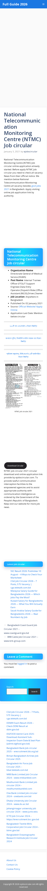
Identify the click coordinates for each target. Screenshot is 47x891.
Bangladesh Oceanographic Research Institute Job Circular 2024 (22, 838)
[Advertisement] (23, 33)
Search (10, 686)
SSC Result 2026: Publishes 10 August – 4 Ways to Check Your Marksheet (26, 574)
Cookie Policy (13, 869)
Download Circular (15, 465)
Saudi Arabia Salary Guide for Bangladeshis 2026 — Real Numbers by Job (26, 614)
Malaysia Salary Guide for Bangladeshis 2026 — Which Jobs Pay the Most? (25, 594)
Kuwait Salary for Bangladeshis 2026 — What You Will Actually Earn (27, 604)
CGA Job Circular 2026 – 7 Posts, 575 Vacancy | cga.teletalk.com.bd (24, 584)
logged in (22, 663)
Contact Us (12, 864)
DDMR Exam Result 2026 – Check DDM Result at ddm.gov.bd (20, 726)
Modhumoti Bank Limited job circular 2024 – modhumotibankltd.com (22, 785)
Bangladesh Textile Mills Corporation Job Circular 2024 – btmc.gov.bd (23, 827)
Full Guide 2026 (15, 4)
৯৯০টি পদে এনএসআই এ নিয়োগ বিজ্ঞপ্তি (23, 326)
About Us (11, 860)
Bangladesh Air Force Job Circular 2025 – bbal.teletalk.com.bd (19, 766)
